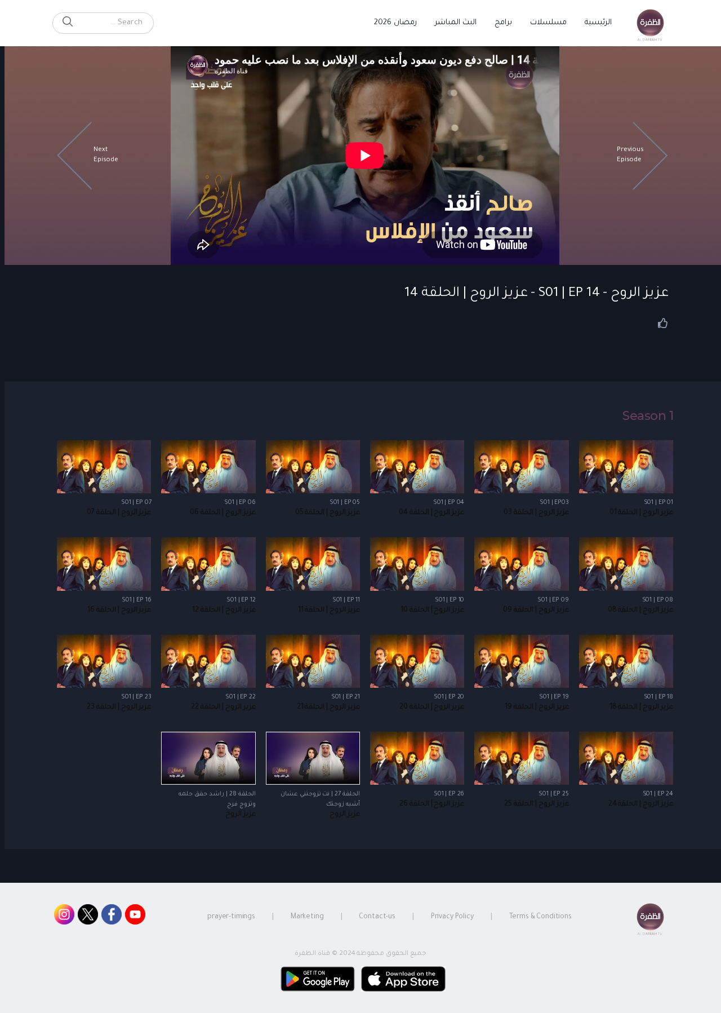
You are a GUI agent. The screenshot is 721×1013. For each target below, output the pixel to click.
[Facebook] (111, 917)
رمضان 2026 (395, 23)
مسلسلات (548, 23)
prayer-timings (231, 917)
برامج (503, 23)
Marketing (307, 917)
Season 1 (647, 416)
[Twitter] (88, 917)
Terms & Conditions (540, 917)
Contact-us (377, 917)
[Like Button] (663, 323)
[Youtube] (135, 917)
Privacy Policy (452, 917)
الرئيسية (598, 23)
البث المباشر (456, 23)
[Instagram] (64, 917)
